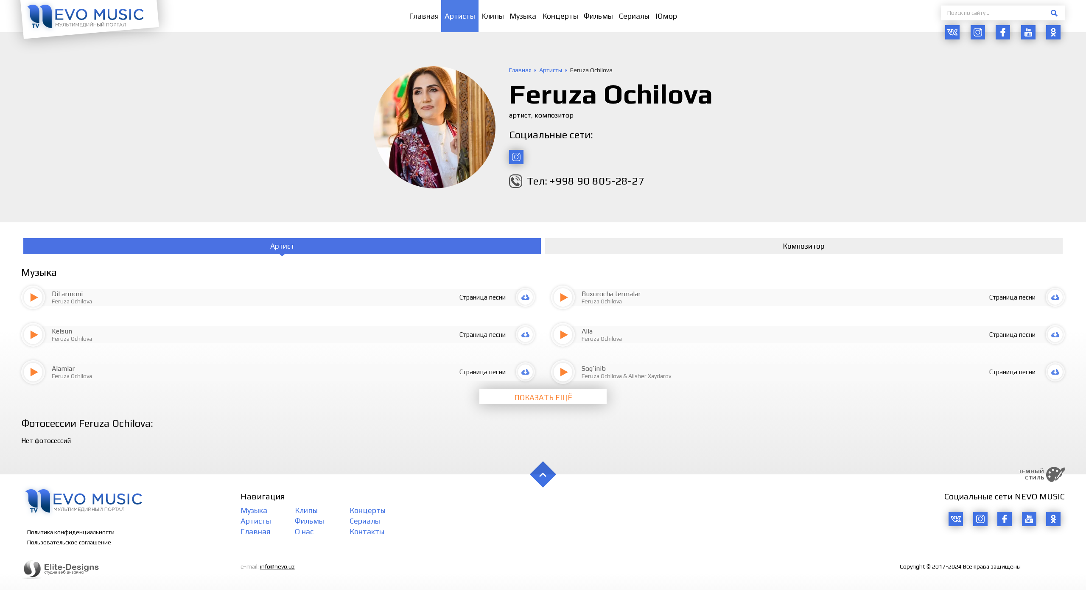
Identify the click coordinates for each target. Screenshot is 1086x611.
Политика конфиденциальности (71, 532)
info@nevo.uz (277, 566)
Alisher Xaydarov (649, 376)
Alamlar (63, 368)
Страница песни (482, 297)
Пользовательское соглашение (69, 542)
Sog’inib (594, 368)
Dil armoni (67, 294)
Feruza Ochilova (72, 301)
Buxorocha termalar (611, 294)
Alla (587, 331)
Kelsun (62, 331)
